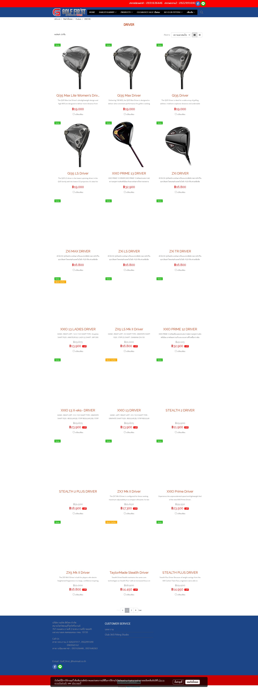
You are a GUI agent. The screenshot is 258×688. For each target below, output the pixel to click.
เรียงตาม (167, 35)
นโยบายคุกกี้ (76, 683)
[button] (202, 12)
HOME (92, 12)
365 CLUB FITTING (172, 12)
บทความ (109, 629)
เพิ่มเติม (190, 12)
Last (140, 610)
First (118, 610)
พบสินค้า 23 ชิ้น (59, 34)
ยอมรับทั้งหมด (192, 682)
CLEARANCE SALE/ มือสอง (148, 12)
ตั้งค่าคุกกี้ (178, 682)
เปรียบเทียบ (79, 114)
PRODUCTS (126, 12)
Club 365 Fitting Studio (117, 634)
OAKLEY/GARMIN (107, 12)
